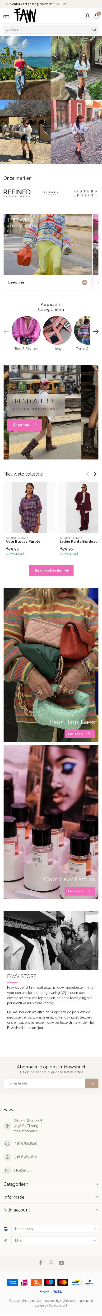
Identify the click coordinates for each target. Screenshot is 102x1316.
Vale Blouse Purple (23, 541)
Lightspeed (67, 1301)
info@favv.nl (23, 1170)
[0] (96, 15)
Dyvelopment (58, 1305)
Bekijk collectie (48, 570)
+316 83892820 (25, 1143)
